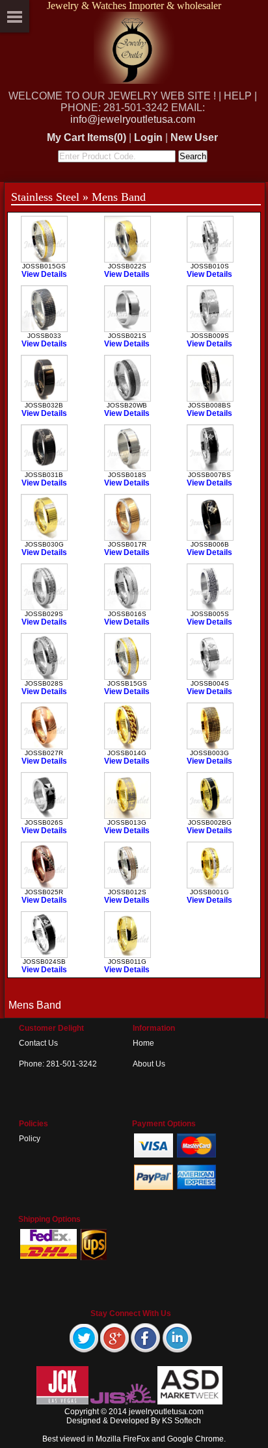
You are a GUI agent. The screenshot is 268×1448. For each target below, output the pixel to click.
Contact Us (38, 1043)
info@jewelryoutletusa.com (132, 119)
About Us (149, 1063)
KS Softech (181, 1420)
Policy (29, 1138)
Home (143, 1043)
